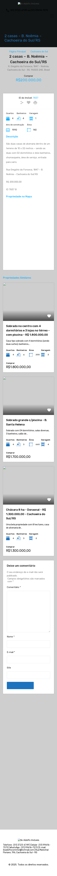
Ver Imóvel (28, 313)
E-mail (11, 652)
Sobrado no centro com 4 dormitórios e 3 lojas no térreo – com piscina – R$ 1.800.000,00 (28, 330)
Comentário (14, 587)
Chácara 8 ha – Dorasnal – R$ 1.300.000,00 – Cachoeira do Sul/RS (26, 514)
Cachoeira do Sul (39, 51)
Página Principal (17, 51)
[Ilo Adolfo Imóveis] (28, 3)
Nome (11, 636)
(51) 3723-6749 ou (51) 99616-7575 (29, 10)
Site (9, 667)
